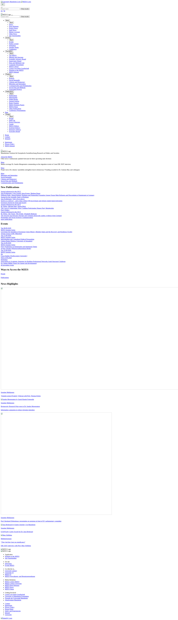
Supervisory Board (15, 61)
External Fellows (14, 128)
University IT (9, 573)
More (2, 162)
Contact (7, 137)
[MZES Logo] (26, 2)
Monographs (13, 97)
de (4, 11)
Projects (8, 74)
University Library (11, 571)
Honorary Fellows (15, 130)
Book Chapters (14, 103)
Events (8, 38)
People (8, 114)
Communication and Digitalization (20, 86)
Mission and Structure (16, 57)
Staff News (12, 30)
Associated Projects (15, 89)
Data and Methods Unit (16, 63)
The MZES (9, 51)
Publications (9, 91)
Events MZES (9, 565)
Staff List (12, 120)
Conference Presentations (17, 110)
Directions (8, 563)
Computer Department (16, 65)
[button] (89, 175)
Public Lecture (14, 44)
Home (7, 135)
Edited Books (13, 99)
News (7, 20)
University (8, 615)
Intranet (7, 613)
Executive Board (14, 131)
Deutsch (7, 139)
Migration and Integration (17, 84)
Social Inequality (14, 80)
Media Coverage (14, 32)
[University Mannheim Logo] (11, 2)
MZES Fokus (13, 107)
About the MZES (6, 157)
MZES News (9, 587)
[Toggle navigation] (1, 13)
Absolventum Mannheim (13, 600)
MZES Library (14, 66)
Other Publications (15, 108)
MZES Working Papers (16, 105)
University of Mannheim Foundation (17, 596)
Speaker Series (14, 47)
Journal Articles (14, 101)
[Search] (3, 4)
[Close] (1, 7)
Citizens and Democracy (17, 82)
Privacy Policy (9, 144)
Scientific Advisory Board (17, 59)
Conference (13, 49)
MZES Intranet (14, 72)
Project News (13, 28)
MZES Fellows (14, 126)
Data (6, 112)
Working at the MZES (16, 70)
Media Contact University (13, 583)
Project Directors (14, 122)
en (2, 11)
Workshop (12, 45)
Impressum (8, 142)
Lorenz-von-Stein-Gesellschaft (19, 68)
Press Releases (14, 26)
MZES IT (8, 574)
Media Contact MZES (12, 582)
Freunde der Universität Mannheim (16, 598)
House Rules (9, 609)
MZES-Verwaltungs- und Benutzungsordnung (20, 576)
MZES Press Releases (12, 585)
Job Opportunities (15, 36)
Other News (13, 34)
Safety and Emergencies (13, 611)
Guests (11, 124)
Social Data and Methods (17, 87)
